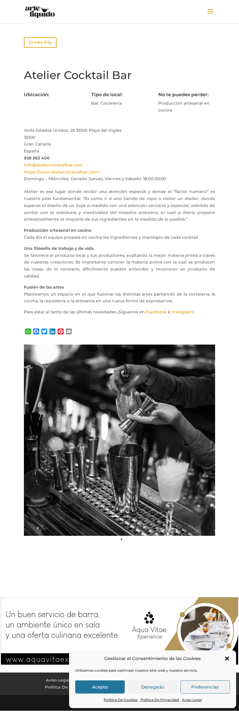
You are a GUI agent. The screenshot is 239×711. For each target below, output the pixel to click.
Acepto (100, 687)
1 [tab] (121, 539)
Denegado (152, 687)
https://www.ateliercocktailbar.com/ (62, 172)
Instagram (182, 312)
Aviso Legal (192, 700)
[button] (227, 658)
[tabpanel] (119, 440)
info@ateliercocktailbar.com (53, 165)
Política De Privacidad (159, 700)
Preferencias (205, 687)
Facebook (156, 312)
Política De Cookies (121, 700)
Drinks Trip (40, 42)
